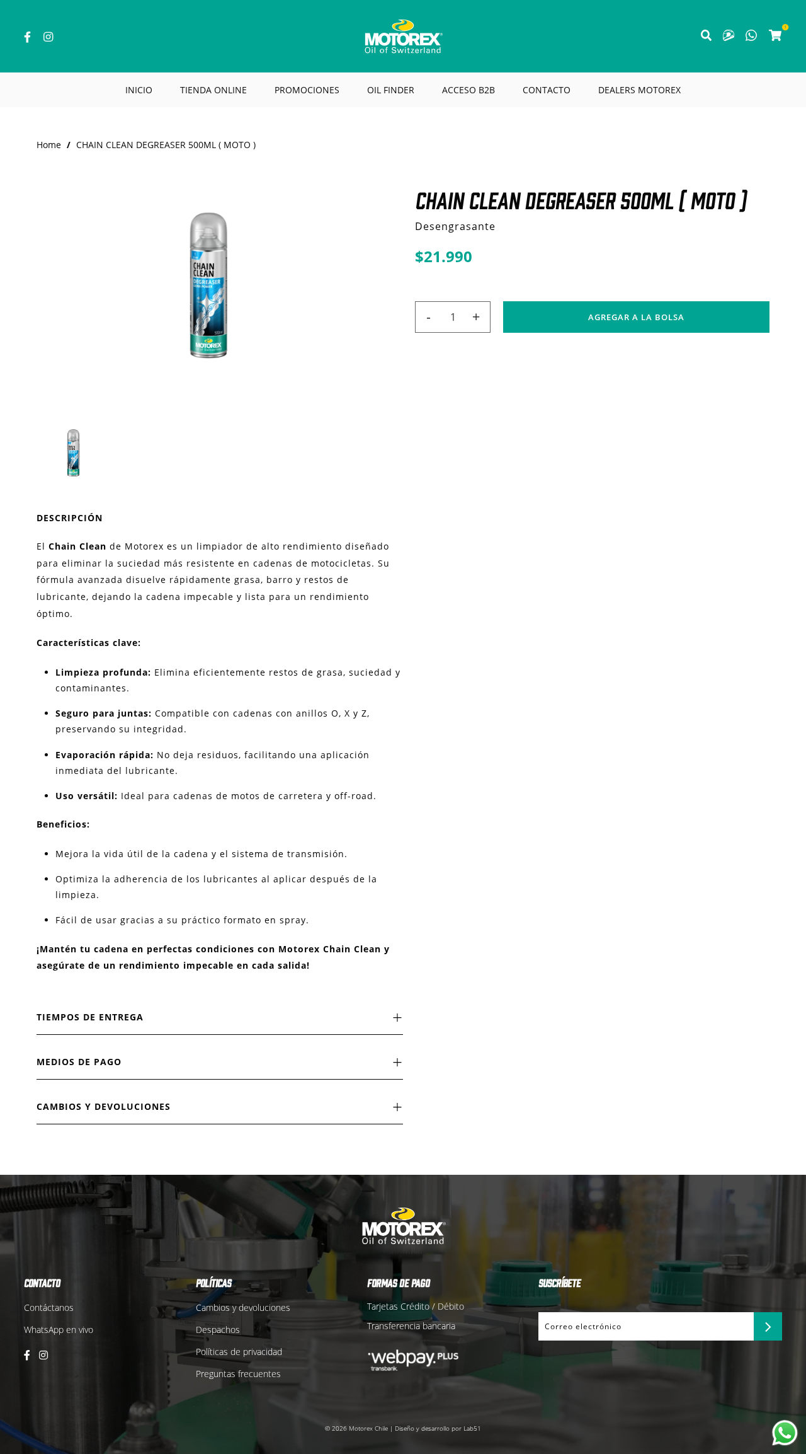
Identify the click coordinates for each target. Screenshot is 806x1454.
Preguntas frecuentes (238, 1374)
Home (49, 145)
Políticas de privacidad (239, 1352)
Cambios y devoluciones (243, 1307)
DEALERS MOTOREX (639, 90)
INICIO (138, 90)
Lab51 (472, 1428)
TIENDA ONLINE (213, 90)
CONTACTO (546, 90)
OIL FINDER (390, 90)
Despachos (218, 1330)
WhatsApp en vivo (58, 1330)
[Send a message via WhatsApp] (785, 1433)
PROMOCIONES (307, 90)
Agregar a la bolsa (636, 317)
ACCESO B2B (468, 90)
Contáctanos (49, 1307)
